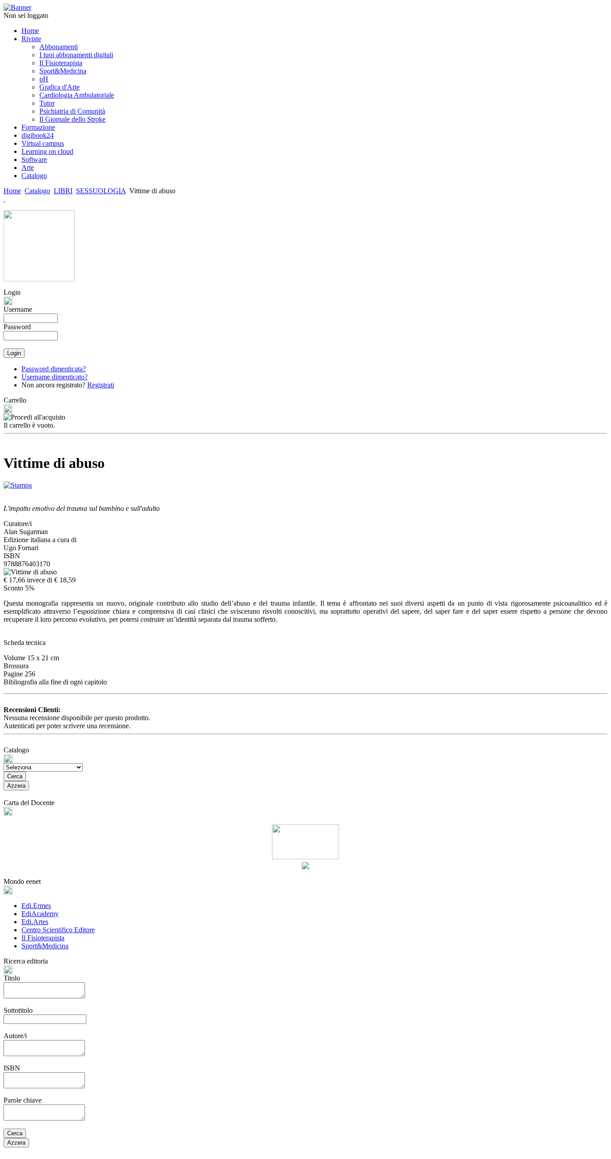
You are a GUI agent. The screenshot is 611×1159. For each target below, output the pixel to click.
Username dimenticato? (54, 377)
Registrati (100, 385)
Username (18, 309)
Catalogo (37, 191)
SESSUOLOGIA (101, 191)
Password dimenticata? (53, 369)
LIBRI (63, 191)
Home (12, 191)
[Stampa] (18, 483)
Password (17, 327)
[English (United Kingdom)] (4, 199)
